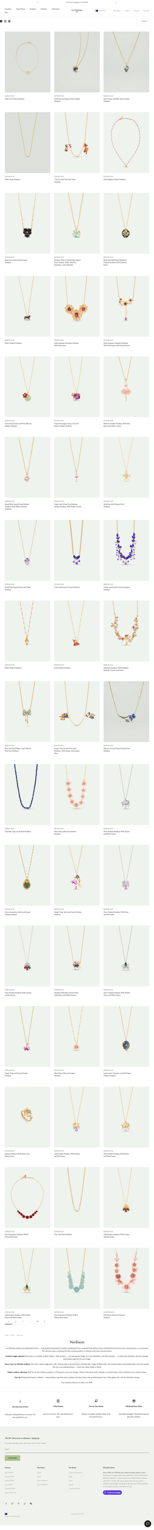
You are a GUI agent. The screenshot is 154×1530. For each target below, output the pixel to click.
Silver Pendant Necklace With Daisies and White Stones (117, 832)
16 (37, 1321)
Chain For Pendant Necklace (14, 99)
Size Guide (8, 1484)
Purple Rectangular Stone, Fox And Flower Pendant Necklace (66, 425)
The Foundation (42, 1484)
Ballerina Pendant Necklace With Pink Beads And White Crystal (117, 425)
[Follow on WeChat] (31, 1503)
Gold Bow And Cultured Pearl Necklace (114, 505)
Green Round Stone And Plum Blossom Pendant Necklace (18, 425)
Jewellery (8, 9)
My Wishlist (9, 1473)
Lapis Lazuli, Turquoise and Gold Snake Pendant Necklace (117, 1074)
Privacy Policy (9, 1477)
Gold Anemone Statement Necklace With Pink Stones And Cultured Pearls (117, 344)
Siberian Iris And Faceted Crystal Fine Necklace (117, 749)
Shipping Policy (10, 1488)
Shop (12, 1335)
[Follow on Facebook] (6, 1503)
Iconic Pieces (20, 9)
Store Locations (42, 1481)
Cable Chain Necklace (12, 179)
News (39, 1477)
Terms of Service (10, 1493)
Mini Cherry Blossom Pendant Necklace (64, 1074)
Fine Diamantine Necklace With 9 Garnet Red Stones (16, 1235)
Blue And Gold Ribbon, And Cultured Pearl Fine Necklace (18, 749)
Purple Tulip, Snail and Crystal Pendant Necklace (67, 913)
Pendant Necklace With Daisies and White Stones (17, 1155)
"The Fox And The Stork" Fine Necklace (64, 180)
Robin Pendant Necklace (13, 668)
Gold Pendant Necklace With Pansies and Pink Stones (67, 1155)
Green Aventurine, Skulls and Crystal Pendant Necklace (17, 913)
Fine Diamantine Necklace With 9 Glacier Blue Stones (66, 1316)
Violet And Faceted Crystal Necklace (67, 587)
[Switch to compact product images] (9, 21)
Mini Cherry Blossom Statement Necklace (65, 832)
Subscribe (12, 1458)
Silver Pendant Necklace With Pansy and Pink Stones (116, 913)
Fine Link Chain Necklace (63, 1234)
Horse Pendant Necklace (13, 343)
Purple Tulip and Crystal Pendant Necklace (16, 1074)
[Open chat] (147, 1523)
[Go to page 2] (44, 1321)
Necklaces (20, 1335)
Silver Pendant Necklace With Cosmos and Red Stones (18, 994)
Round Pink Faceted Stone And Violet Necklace (18, 588)
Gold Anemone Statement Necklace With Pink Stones (66, 344)
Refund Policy (9, 1481)
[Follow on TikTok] (25, 1503)
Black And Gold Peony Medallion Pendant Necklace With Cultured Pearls (115, 262)
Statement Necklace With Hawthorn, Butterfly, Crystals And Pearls (116, 669)
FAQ (70, 1477)
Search (71, 1484)
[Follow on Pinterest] (18, 1503)
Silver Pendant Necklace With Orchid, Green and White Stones (117, 994)
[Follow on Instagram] (12, 1503)
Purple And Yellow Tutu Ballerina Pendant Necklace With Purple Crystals (67, 505)
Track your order (74, 1488)
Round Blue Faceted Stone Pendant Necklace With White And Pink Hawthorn (17, 506)
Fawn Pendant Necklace (62, 668)
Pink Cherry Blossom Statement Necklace (114, 1316)
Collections (56, 9)
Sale (6, 12)
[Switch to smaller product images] (5, 21)
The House (117, 11)
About (39, 1473)
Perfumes (44, 9)
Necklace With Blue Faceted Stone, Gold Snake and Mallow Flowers (66, 994)
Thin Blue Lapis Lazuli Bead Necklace (18, 831)
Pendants (33, 9)
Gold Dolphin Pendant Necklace (115, 179)
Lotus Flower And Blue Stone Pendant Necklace (116, 100)
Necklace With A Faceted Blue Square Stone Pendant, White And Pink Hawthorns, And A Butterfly (67, 262)
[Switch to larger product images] (1, 21)
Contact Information (75, 1473)
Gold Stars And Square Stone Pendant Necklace (67, 100)
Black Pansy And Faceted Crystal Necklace (16, 261)
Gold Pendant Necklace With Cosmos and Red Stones (116, 1235)
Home (6, 1335)
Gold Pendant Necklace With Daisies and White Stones (116, 1155)
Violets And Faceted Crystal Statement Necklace (117, 588)
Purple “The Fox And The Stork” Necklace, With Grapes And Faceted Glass (66, 750)
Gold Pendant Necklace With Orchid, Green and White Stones (18, 1316)
